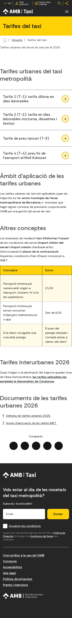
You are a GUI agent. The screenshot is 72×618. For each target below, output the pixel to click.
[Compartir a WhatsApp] (58, 446)
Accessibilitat (12, 567)
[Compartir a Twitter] (25, 446)
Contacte (10, 561)
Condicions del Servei (41, 536)
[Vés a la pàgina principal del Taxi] (19, 475)
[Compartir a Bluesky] (47, 446)
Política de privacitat (17, 579)
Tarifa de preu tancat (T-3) (26, 138)
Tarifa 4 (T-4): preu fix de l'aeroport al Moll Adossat (24, 155)
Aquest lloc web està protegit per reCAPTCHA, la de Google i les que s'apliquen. (34, 536)
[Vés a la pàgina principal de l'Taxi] (18, 11)
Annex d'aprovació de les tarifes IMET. (31, 423)
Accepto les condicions (25, 526)
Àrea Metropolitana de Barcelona (23, 596)
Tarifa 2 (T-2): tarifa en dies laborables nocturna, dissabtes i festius (30, 119)
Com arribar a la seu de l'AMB (23, 555)
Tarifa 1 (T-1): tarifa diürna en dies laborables (28, 98)
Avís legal (9, 573)
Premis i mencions (15, 585)
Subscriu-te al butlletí (17, 504)
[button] (67, 11)
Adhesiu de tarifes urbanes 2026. (28, 416)
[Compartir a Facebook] (13, 446)
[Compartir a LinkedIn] (36, 446)
